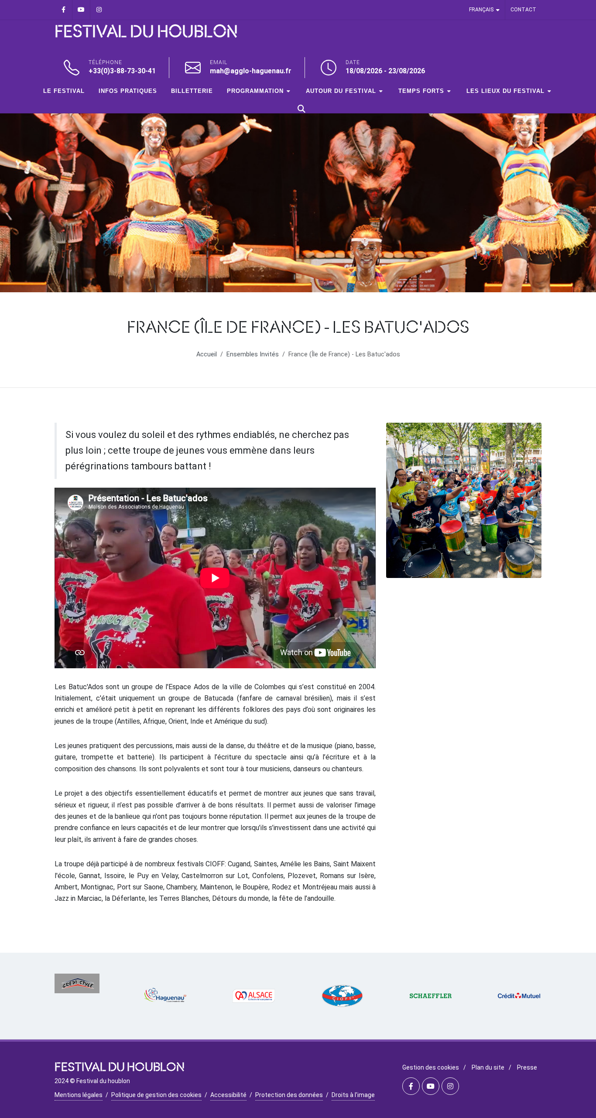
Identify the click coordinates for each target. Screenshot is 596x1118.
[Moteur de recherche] (301, 108)
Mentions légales (79, 1094)
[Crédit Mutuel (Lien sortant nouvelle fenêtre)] (519, 996)
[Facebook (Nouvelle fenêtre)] (63, 10)
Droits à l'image (353, 1094)
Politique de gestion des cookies (156, 1094)
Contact (523, 10)
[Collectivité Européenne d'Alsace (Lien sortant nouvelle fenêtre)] (253, 996)
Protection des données (289, 1094)
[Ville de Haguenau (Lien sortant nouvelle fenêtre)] (165, 996)
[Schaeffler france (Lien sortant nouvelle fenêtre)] (430, 996)
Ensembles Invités (252, 354)
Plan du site (488, 1067)
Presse (527, 1067)
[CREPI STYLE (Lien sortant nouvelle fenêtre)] (77, 983)
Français (481, 10)
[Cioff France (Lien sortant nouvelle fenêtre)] (342, 996)
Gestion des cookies (430, 1067)
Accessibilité (228, 1094)
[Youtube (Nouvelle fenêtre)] (81, 10)
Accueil (206, 354)
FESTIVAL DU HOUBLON (146, 32)
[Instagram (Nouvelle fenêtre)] (99, 10)
